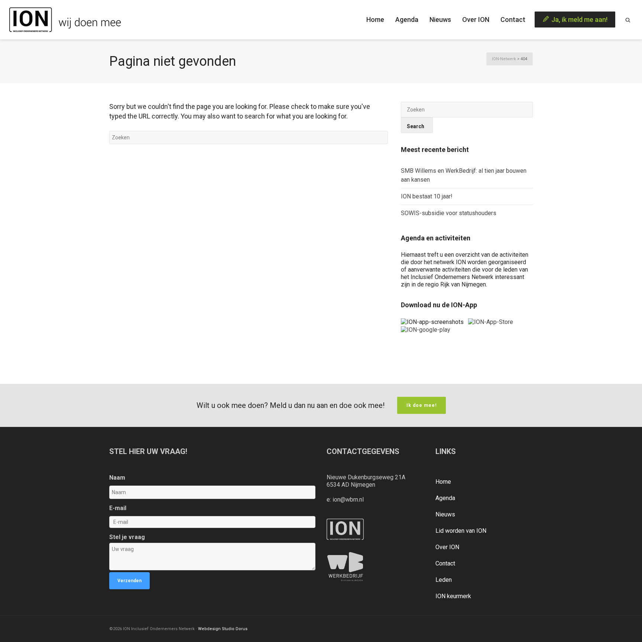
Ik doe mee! (421, 405)
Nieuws (445, 514)
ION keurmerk (453, 596)
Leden (443, 579)
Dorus (241, 628)
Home (443, 481)
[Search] (627, 19)
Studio (228, 628)
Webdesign (209, 628)
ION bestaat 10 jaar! (427, 196)
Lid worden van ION (460, 530)
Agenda (445, 498)
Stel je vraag (127, 537)
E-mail (117, 508)
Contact (445, 563)
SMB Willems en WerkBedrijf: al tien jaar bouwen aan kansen (463, 175)
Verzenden (129, 580)
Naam (117, 477)
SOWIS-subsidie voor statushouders (448, 213)
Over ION (447, 547)
